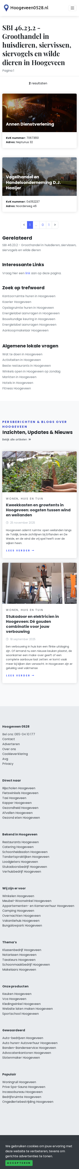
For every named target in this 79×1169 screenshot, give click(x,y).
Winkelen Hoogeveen (18, 896)
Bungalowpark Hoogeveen (22, 925)
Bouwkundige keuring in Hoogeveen (28, 319)
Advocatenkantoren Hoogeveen (26, 1053)
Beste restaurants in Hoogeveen (26, 365)
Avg (5, 759)
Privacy (7, 763)
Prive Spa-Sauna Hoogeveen (23, 1087)
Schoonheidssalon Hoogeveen (25, 852)
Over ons (9, 749)
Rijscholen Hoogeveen (18, 788)
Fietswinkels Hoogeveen (20, 793)
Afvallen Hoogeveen (17, 813)
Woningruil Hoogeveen (19, 1082)
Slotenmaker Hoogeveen (21, 1057)
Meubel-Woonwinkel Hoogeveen (26, 901)
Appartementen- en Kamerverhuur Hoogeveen (38, 906)
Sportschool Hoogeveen (20, 1013)
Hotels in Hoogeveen (17, 383)
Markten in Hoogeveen (19, 377)
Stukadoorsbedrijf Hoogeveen (24, 867)
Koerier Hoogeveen (16, 302)
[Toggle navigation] (72, 8)
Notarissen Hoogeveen (19, 955)
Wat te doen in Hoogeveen (22, 354)
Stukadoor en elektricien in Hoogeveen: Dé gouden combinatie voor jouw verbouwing (32, 624)
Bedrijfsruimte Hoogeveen (21, 1097)
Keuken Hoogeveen (16, 994)
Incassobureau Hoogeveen (22, 1092)
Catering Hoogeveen (18, 847)
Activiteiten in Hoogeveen (21, 360)
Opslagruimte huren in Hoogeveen (28, 307)
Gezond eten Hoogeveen (21, 817)
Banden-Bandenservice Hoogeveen (29, 1048)
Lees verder (18, 550)
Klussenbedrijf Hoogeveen (21, 950)
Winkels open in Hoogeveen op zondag (31, 371)
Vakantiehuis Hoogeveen (21, 920)
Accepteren (19, 1163)
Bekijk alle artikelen (14, 439)
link (27, 273)
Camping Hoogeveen (18, 910)
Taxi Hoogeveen (14, 798)
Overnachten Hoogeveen (21, 915)
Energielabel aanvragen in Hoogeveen (31, 313)
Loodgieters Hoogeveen (20, 862)
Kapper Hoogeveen (17, 803)
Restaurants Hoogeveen (20, 842)
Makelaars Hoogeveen (19, 969)
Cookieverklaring (15, 754)
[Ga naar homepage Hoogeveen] (25, 8)
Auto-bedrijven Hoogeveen (22, 1038)
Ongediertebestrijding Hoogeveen (27, 1101)
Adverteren (11, 744)
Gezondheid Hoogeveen (20, 808)
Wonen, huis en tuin (24, 499)
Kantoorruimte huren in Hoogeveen (28, 296)
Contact (8, 739)
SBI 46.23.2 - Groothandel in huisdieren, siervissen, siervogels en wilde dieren (39, 247)
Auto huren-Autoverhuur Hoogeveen (30, 1043)
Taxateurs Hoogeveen (18, 960)
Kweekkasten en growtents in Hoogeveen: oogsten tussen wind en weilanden (38, 510)
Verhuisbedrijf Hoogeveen (21, 871)
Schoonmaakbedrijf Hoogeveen (26, 964)
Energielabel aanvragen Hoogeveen (29, 324)
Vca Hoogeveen (14, 999)
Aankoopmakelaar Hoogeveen (25, 330)
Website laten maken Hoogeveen (27, 1008)
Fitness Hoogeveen (16, 388)
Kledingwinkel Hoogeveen (21, 1004)
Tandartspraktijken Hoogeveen (25, 857)
